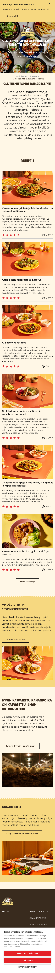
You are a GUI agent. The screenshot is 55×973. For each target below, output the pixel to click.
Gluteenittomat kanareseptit (28, 79)
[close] (49, 4)
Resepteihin (13, 16)
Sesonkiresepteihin (15, 639)
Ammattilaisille (38, 911)
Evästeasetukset (27, 967)
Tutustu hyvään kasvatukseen (20, 746)
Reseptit (34, 76)
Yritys (5, 911)
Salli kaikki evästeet (27, 954)
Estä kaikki (27, 960)
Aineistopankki (38, 924)
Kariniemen (22, 76)
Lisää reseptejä (27, 582)
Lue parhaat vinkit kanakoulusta (22, 834)
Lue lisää (16, 947)
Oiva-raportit (37, 918)
